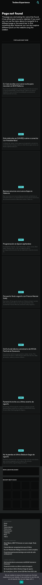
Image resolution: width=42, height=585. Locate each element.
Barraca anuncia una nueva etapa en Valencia (17, 192)
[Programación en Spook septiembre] (21, 223)
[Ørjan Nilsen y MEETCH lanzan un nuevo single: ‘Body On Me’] (16, 504)
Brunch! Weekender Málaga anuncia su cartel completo (21, 549)
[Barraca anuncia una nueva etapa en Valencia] (21, 170)
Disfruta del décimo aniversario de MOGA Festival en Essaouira (19, 350)
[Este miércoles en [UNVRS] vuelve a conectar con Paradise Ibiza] (21, 117)
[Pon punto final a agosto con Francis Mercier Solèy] (21, 275)
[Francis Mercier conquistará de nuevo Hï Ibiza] (26, 504)
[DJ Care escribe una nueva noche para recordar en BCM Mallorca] (21, 63)
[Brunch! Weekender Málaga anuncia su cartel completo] (35, 504)
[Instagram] (32, 522)
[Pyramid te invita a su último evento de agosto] (21, 381)
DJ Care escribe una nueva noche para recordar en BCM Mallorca (18, 85)
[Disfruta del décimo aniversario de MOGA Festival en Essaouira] (21, 328)
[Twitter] (36, 522)
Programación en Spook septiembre (17, 244)
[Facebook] (28, 522)
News (21, 79)
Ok (21, 582)
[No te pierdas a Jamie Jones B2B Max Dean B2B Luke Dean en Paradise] (7, 504)
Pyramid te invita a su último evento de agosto (18, 403)
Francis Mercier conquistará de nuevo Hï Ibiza (18, 547)
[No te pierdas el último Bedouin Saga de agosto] (21, 434)
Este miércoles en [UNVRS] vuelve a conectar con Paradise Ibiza (20, 139)
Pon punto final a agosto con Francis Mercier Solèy (20, 297)
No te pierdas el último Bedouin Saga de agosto (19, 455)
